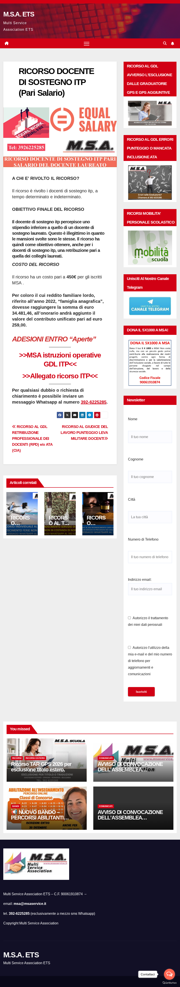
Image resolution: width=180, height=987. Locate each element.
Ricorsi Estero (35, 758)
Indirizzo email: (139, 579)
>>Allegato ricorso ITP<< (60, 376)
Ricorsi (17, 758)
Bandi (15, 806)
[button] (165, 43)
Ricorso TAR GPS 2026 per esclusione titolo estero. (41, 766)
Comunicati (106, 758)
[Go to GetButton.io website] (169, 982)
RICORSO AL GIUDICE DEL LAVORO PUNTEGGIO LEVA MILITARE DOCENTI (84, 432)
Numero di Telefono (143, 539)
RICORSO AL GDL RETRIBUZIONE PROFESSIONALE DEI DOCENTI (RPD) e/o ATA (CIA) (32, 438)
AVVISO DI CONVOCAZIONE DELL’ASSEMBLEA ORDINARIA (130, 769)
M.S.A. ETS (18, 14)
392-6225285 (93, 402)
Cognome (135, 459)
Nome (132, 419)
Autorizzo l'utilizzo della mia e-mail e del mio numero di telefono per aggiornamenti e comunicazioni (150, 661)
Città (131, 499)
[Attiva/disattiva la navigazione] (86, 43)
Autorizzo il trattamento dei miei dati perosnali (148, 621)
